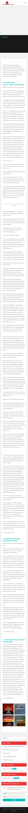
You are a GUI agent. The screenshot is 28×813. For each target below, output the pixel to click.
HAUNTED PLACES (10, 541)
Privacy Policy (5, 809)
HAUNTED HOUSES (12, 539)
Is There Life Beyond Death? (9, 756)
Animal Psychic (6, 753)
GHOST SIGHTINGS (16, 85)
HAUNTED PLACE (11, 640)
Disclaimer (23, 809)
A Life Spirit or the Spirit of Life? (10, 749)
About (9, 809)
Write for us (14, 811)
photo (17, 203)
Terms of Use (14, 809)
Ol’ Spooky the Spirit (8, 760)
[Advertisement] (14, 20)
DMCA (19, 809)
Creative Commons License (9, 203)
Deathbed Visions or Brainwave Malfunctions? (14, 746)
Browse (14, 768)
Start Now (16, 778)
